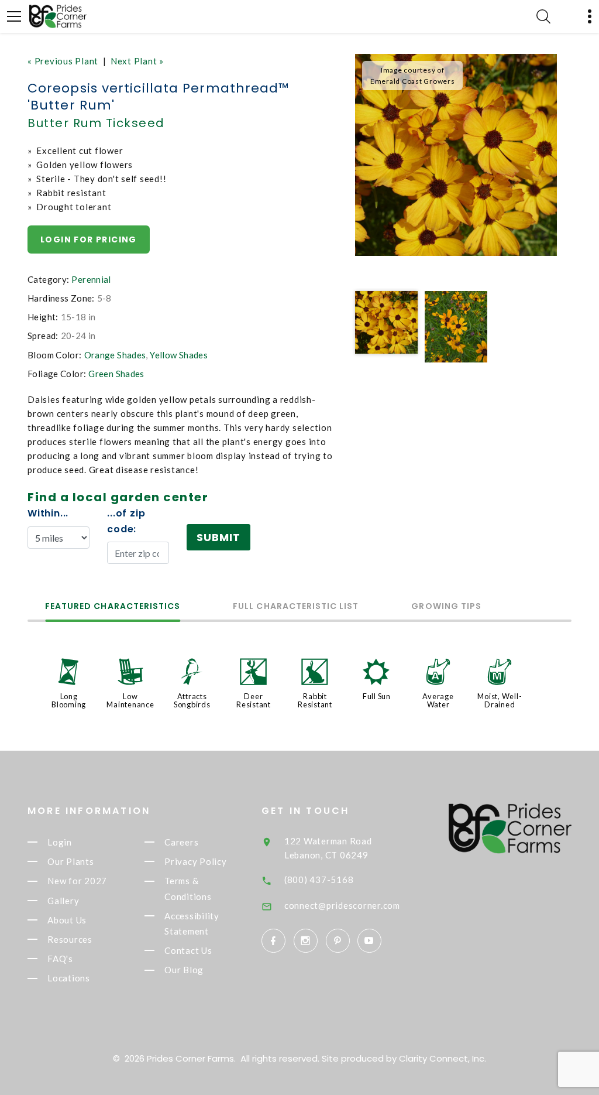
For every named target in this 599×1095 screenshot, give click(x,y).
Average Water (437, 700)
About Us (67, 920)
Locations (68, 978)
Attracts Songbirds (192, 700)
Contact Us (188, 950)
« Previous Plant (62, 61)
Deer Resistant (253, 700)
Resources (69, 939)
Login (59, 842)
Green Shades (116, 373)
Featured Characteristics (112, 607)
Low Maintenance (130, 700)
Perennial (91, 279)
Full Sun (377, 696)
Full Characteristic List (296, 607)
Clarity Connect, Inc (441, 1058)
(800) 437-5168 (319, 879)
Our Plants (70, 861)
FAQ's (60, 958)
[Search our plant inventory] (543, 16)
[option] (456, 155)
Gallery (63, 900)
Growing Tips (446, 607)
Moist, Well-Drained (499, 700)
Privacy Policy (195, 861)
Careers (181, 842)
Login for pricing (88, 239)
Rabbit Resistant (315, 700)
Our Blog (184, 970)
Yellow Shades (179, 355)
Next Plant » (137, 61)
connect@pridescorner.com (342, 905)
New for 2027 (77, 881)
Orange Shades (115, 355)
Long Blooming (68, 700)
